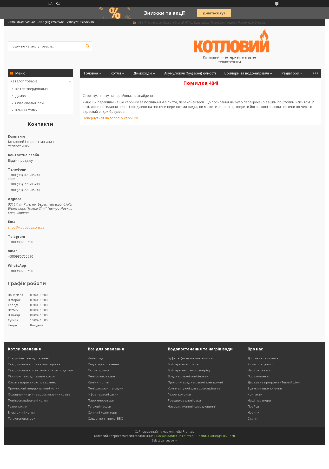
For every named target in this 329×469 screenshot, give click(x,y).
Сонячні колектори (102, 412)
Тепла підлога (98, 370)
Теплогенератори (21, 418)
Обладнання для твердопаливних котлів (39, 394)
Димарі (20, 96)
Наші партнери (259, 400)
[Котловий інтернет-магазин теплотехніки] (231, 40)
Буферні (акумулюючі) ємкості (190, 358)
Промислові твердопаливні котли (33, 388)
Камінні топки (26, 110)
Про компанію (258, 376)
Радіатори (290, 73)
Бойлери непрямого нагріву (189, 370)
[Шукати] (87, 46)
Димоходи (142, 73)
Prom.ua (188, 431)
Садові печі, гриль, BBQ (105, 418)
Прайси (253, 406)
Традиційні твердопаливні (28, 358)
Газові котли (17, 406)
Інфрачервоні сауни (103, 394)
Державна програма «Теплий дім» (274, 382)
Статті (252, 418)
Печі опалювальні (102, 376)
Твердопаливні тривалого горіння (34, 364)
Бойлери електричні (183, 364)
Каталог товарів (23, 81)
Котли (116, 73)
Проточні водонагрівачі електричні (195, 382)
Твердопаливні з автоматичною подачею (40, 370)
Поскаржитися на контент (174, 436)
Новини (253, 412)
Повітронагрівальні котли (28, 400)
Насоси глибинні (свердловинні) (192, 406)
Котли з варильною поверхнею (32, 382)
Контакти (255, 394)
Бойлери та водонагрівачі (246, 73)
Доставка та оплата (263, 358)
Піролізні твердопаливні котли (31, 376)
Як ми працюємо (260, 364)
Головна (91, 73)
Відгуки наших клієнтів (265, 388)
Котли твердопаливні (32, 89)
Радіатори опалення (103, 364)
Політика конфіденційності (216, 436)
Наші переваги (259, 370)
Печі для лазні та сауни (105, 388)
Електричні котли (21, 412)
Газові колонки (179, 394)
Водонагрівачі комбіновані (188, 376)
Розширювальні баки (184, 400)
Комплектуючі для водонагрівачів (194, 388)
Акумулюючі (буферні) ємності (190, 73)
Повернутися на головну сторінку (110, 118)
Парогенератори (101, 400)
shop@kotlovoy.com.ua (26, 227)
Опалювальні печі (29, 103)
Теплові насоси (99, 406)
